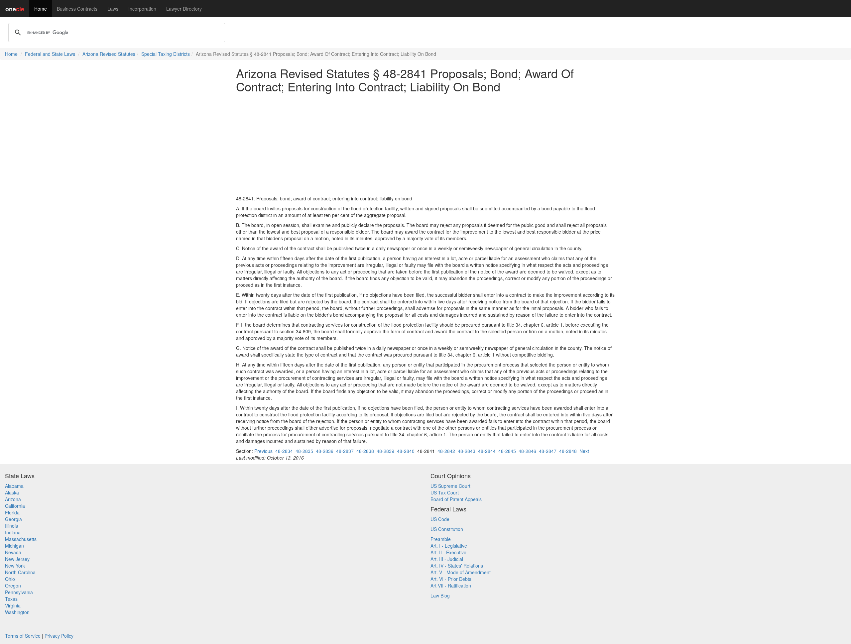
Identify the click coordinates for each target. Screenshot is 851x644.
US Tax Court (444, 492)
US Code (439, 519)
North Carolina (20, 572)
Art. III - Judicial (446, 559)
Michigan (14, 545)
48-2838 (365, 451)
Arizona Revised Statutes (108, 54)
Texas (11, 598)
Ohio (10, 579)
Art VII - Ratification (450, 585)
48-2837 (345, 451)
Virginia (13, 605)
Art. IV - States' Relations (456, 565)
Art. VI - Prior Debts (450, 579)
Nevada (13, 552)
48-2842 (446, 451)
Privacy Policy (59, 635)
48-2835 (304, 451)
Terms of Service (23, 635)
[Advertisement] (425, 143)
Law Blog (440, 595)
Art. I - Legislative (448, 545)
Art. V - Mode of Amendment (460, 572)
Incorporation (142, 8)
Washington (17, 612)
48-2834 (284, 451)
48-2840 (406, 451)
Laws (112, 8)
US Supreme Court (450, 486)
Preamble (440, 539)
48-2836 (324, 451)
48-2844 (487, 451)
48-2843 (466, 451)
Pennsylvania (19, 592)
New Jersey (17, 559)
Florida (12, 512)
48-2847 (547, 451)
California (15, 505)
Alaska (12, 492)
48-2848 (568, 451)
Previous (263, 451)
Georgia (13, 519)
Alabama (14, 486)
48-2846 (527, 451)
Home (40, 8)
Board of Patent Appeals (456, 499)
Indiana (13, 532)
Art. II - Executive (448, 552)
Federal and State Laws (50, 54)
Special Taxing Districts (165, 54)
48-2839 (385, 451)
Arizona (13, 499)
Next (584, 451)
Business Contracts (77, 8)
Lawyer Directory (184, 8)
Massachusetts (21, 539)
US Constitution (446, 529)
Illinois (11, 525)
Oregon (13, 585)
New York (15, 565)
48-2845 (507, 451)
